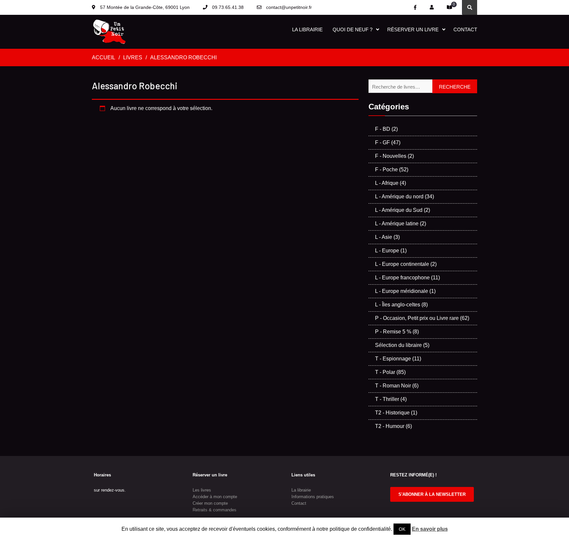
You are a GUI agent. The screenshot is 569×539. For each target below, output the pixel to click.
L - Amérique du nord (399, 196)
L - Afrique (386, 183)
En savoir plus (430, 529)
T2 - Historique (392, 412)
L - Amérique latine (397, 223)
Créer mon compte (210, 503)
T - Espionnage (393, 358)
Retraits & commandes (214, 509)
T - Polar (385, 372)
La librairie (307, 29)
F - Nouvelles (390, 156)
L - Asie (383, 237)
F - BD (382, 129)
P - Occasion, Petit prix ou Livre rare (417, 318)
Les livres (202, 490)
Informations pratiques (312, 496)
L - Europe (387, 250)
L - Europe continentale (402, 264)
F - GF (382, 142)
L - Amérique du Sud (398, 210)
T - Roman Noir (393, 385)
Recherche (455, 87)
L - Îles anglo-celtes (397, 304)
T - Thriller (387, 399)
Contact (465, 29)
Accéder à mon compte (215, 496)
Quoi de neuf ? (352, 29)
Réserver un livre (413, 29)
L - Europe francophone (402, 277)
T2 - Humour (389, 426)
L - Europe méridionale (401, 291)
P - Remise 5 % (393, 331)
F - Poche (386, 169)
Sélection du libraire (398, 345)
